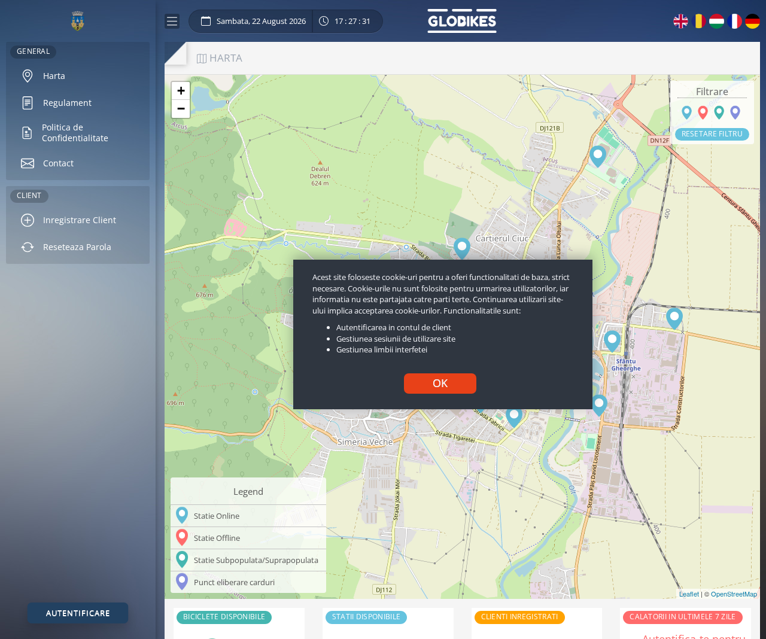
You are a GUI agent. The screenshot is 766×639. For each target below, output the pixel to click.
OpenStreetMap (734, 593)
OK (440, 383)
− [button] (181, 108)
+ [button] (181, 90)
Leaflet (689, 593)
